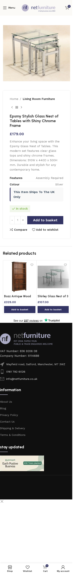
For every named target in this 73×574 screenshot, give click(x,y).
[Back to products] (16, 107)
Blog (3, 408)
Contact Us (7, 421)
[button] (19, 309)
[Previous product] (12, 107)
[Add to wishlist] (32, 264)
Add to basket (45, 220)
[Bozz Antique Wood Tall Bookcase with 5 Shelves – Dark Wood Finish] (19, 277)
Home (14, 99)
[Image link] (26, 338)
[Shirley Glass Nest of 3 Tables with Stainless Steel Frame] (53, 277)
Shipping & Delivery (12, 428)
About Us (6, 401)
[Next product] (21, 107)
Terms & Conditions (13, 434)
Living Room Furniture (39, 99)
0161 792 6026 (15, 371)
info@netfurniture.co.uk (21, 378)
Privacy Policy (9, 414)
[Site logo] (38, 7)
